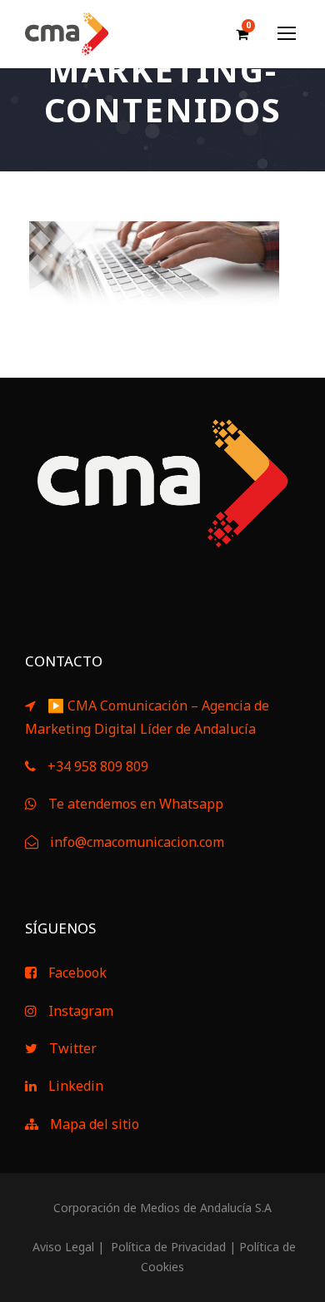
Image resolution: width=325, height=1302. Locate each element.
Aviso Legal (61, 1247)
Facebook (77, 972)
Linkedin (75, 1086)
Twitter (73, 1048)
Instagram (80, 1011)
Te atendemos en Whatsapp (135, 804)
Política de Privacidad (167, 1247)
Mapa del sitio (94, 1124)
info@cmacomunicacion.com (137, 842)
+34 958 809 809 (98, 766)
